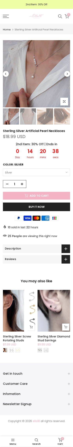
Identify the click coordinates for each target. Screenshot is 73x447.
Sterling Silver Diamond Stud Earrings (54, 338)
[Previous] (6, 74)
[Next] (67, 74)
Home (7, 29)
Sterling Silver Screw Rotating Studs (17, 338)
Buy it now (37, 207)
